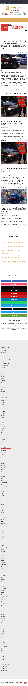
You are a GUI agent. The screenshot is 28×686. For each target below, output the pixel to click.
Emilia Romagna (4, 365)
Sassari (2, 610)
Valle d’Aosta (4, 350)
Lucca (2, 541)
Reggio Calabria (4, 597)
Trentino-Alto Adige (5, 359)
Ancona (2, 420)
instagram (15, 284)
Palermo (3, 439)
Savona (2, 612)
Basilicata (3, 385)
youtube (15, 293)
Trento (2, 409)
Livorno (2, 536)
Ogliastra (3, 562)
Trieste (2, 413)
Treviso (2, 631)
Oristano (3, 566)
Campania (10, 50)
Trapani (2, 629)
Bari (2, 432)
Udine (2, 633)
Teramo (3, 623)
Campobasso (4, 428)
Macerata (3, 543)
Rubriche (3, 668)
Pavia (2, 573)
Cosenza (3, 497)
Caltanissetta (4, 482)
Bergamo (3, 472)
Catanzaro (3, 437)
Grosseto (3, 521)
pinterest (15, 296)
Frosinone (3, 517)
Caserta (2, 489)
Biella (2, 474)
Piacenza (3, 582)
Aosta (2, 400)
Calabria (3, 387)
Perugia (3, 422)
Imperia (3, 523)
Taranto (3, 620)
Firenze (2, 417)
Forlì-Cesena (4, 515)
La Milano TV (21, 1)
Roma (2, 424)
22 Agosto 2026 (5, 213)
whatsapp (15, 302)
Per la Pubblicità (14, 1)
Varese (2, 638)
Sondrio (3, 618)
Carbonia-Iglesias (5, 487)
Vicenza (3, 648)
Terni (2, 625)
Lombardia (3, 357)
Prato (2, 590)
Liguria (2, 354)
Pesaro (2, 577)
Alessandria (3, 452)
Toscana (3, 367)
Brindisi (2, 480)
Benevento (3, 469)
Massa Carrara (4, 547)
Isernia (2, 525)
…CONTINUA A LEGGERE (16, 85)
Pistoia (2, 586)
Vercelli (3, 642)
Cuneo (2, 504)
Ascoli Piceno (4, 459)
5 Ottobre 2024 (5, 50)
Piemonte (3, 352)
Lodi (2, 538)
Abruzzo (3, 376)
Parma (2, 571)
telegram (15, 305)
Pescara (3, 579)
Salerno (3, 607)
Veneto (2, 361)
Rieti (2, 601)
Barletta (3, 465)
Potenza (3, 435)
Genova (2, 404)
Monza (2, 554)
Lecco (2, 534)
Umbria (2, 372)
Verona (2, 644)
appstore (15, 312)
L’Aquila (3, 426)
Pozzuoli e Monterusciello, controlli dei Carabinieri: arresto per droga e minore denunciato (13, 209)
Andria (2, 454)
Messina (3, 556)
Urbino (2, 635)
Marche (2, 370)
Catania (2, 491)
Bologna (3, 415)
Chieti (2, 493)
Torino (2, 402)
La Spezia (3, 528)
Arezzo (2, 456)
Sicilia (2, 389)
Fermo (2, 508)
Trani (2, 627)
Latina (2, 530)
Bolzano (3, 476)
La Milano (3, 1)
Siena (2, 614)
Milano (2, 407)
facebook (15, 281)
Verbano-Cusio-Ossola (6, 640)
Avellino (3, 463)
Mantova (3, 545)
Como (2, 495)
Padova (2, 569)
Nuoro (2, 560)
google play (14, 315)
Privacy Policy (4, 670)
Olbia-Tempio (4, 564)
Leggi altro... (4, 227)
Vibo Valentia (4, 646)
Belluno (3, 467)
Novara (2, 558)
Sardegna (3, 391)
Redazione (8, 1)
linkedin (15, 299)
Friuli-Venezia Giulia (5, 363)
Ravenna (3, 594)
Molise (2, 378)
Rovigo (2, 605)
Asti (2, 461)
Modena (3, 551)
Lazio (2, 374)
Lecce (2, 532)
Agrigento (3, 450)
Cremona (3, 500)
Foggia (2, 513)
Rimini (2, 603)
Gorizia (2, 519)
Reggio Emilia (4, 599)
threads (15, 290)
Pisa (2, 584)
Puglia (2, 383)
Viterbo (2, 651)
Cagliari (2, 441)
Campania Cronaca (16, 50)
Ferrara (2, 510)
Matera (2, 549)
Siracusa (3, 616)
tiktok (15, 309)
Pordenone (3, 588)
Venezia (3, 411)
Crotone (3, 502)
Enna (2, 506)
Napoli (2, 430)
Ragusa (2, 592)
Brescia (2, 478)
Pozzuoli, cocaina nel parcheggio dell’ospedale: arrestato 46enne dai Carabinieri (19, 27)
